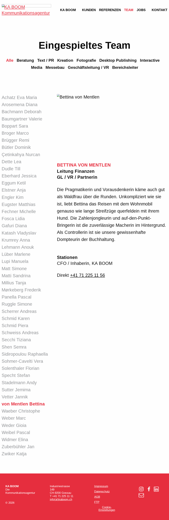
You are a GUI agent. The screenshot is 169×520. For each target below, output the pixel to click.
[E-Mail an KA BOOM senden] (141, 495)
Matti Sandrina (16, 275)
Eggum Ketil (14, 183)
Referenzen (110, 10)
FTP (96, 502)
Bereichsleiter (125, 67)
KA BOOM (68, 10)
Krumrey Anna (16, 240)
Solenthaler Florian (20, 368)
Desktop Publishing (118, 60)
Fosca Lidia (13, 218)
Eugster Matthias (18, 204)
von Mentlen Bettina (23, 404)
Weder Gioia (14, 425)
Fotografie (86, 60)
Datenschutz (102, 491)
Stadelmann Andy (19, 382)
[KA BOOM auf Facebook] (148, 489)
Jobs (141, 10)
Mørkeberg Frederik (21, 289)
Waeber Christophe (21, 411)
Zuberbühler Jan (18, 446)
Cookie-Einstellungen (107, 508)
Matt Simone (14, 268)
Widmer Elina (15, 439)
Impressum (101, 486)
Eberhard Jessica (19, 175)
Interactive (150, 60)
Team (128, 10)
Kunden (89, 10)
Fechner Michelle (19, 211)
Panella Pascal (16, 297)
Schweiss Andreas (20, 332)
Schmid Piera (15, 325)
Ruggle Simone (17, 304)
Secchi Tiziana (16, 339)
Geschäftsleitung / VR (88, 67)
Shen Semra (14, 347)
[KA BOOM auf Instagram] (141, 489)
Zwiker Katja (14, 453)
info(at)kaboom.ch (61, 499)
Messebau (55, 67)
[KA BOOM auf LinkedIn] (156, 489)
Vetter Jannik (15, 396)
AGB (97, 496)
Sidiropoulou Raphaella (25, 354)
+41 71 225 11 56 (87, 275)
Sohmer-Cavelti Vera (22, 361)
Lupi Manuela (15, 261)
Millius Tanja (14, 282)
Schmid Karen (16, 318)
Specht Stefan (16, 375)
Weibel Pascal (16, 432)
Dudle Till (11, 168)
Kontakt (159, 10)
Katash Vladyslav (19, 233)
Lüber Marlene (16, 254)
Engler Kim (12, 197)
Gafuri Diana (14, 225)
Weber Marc (14, 418)
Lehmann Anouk (18, 247)
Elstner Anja (14, 190)
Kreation (65, 60)
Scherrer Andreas (19, 311)
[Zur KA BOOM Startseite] (26, 84)
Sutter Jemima (16, 389)
